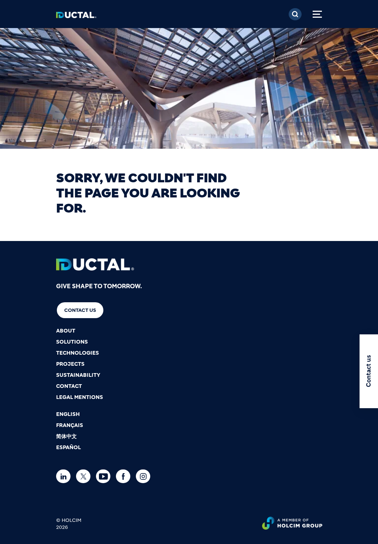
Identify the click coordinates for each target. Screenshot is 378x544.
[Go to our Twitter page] (85, 476)
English (68, 414)
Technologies (77, 353)
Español (68, 447)
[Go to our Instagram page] (145, 476)
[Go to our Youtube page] (105, 476)
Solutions (72, 341)
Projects (70, 364)
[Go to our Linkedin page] (65, 476)
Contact (69, 386)
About (65, 330)
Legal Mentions (79, 397)
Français (69, 425)
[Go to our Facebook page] (125, 476)
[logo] (76, 17)
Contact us (80, 310)
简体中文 (66, 436)
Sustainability (78, 375)
